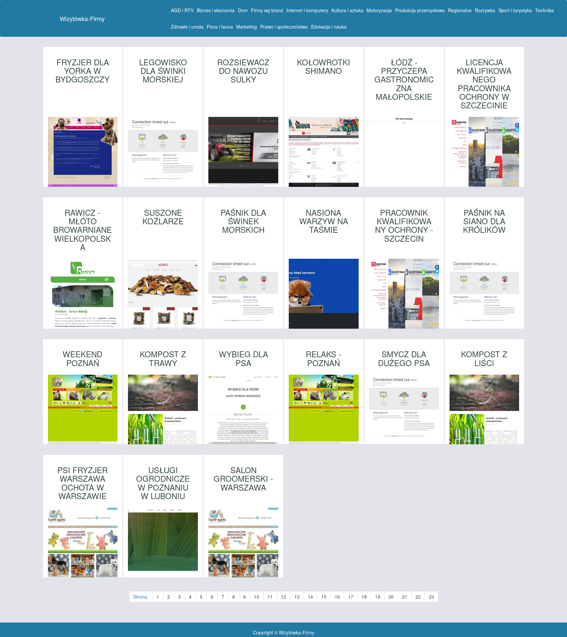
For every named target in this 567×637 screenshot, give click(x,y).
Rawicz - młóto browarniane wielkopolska (82, 230)
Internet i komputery (307, 10)
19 (377, 596)
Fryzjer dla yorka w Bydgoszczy (82, 71)
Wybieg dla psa (243, 358)
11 (270, 596)
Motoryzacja (379, 10)
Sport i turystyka (515, 10)
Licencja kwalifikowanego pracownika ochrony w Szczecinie (484, 84)
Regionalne (460, 10)
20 (391, 596)
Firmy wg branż (267, 10)
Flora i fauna (220, 26)
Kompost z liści (484, 358)
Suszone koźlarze (163, 217)
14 (310, 596)
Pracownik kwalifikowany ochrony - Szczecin (404, 225)
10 (256, 596)
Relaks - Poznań (323, 358)
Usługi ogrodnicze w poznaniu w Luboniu (163, 483)
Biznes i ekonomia (216, 10)
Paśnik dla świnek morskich (243, 221)
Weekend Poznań (82, 358)
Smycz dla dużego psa (404, 358)
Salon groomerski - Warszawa (243, 479)
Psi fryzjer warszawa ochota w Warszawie (82, 483)
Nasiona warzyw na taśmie (323, 221)
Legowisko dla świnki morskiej (163, 71)
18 (364, 596)
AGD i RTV (182, 10)
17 (350, 596)
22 (418, 596)
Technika (544, 10)
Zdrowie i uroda (187, 26)
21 (404, 596)
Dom (243, 10)
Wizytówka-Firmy (82, 18)
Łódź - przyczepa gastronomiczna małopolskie (404, 79)
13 (297, 596)
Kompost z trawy (163, 358)
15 (323, 596)
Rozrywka (485, 10)
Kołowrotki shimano (323, 66)
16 (337, 596)
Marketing (246, 26)
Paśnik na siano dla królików (484, 221)
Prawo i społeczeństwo (284, 26)
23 (431, 596)
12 (283, 596)
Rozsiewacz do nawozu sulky (243, 71)
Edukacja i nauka (328, 26)
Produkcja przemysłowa (420, 10)
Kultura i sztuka (347, 10)
